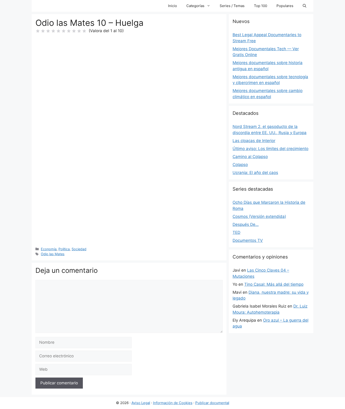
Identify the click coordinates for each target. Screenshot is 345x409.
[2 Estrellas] (43, 31)
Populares (284, 6)
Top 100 (260, 6)
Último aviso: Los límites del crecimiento (270, 148)
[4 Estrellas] (53, 31)
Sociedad (79, 249)
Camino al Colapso (250, 156)
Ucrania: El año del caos (255, 172)
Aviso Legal (140, 403)
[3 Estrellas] (48, 31)
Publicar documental (212, 403)
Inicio (172, 6)
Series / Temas (232, 6)
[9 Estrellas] (79, 31)
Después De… (246, 224)
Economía (49, 249)
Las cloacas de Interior (254, 140)
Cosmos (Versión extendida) (259, 216)
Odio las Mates (53, 254)
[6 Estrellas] (63, 31)
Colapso (240, 164)
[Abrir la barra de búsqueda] (304, 5)
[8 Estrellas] (74, 31)
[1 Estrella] (37, 31)
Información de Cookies (172, 403)
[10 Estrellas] (84, 31)
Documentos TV (248, 240)
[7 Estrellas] (68, 31)
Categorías (195, 6)
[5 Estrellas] (58, 31)
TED (236, 232)
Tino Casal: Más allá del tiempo (273, 284)
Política (64, 249)
